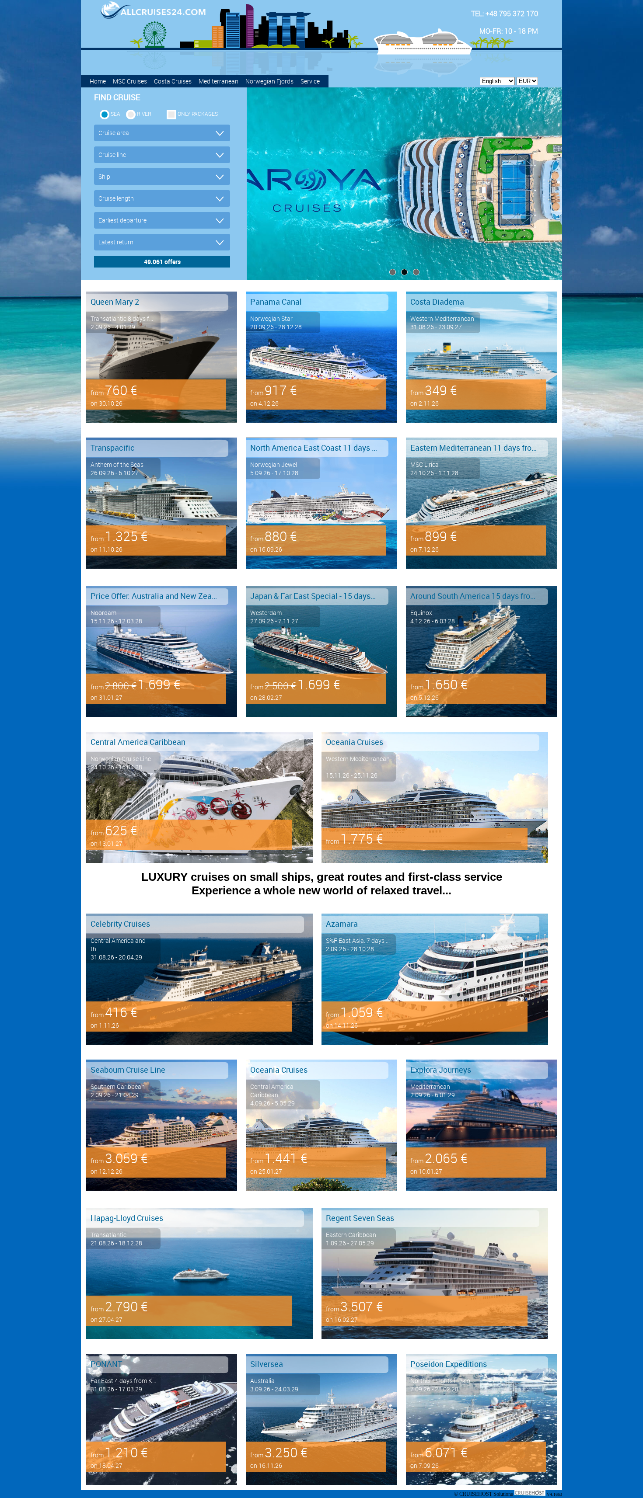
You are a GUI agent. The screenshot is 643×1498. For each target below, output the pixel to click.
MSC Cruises (130, 81)
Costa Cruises (173, 81)
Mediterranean (218, 81)
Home (98, 81)
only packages (198, 113)
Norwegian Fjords (269, 81)
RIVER (144, 113)
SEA (115, 113)
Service (310, 81)
